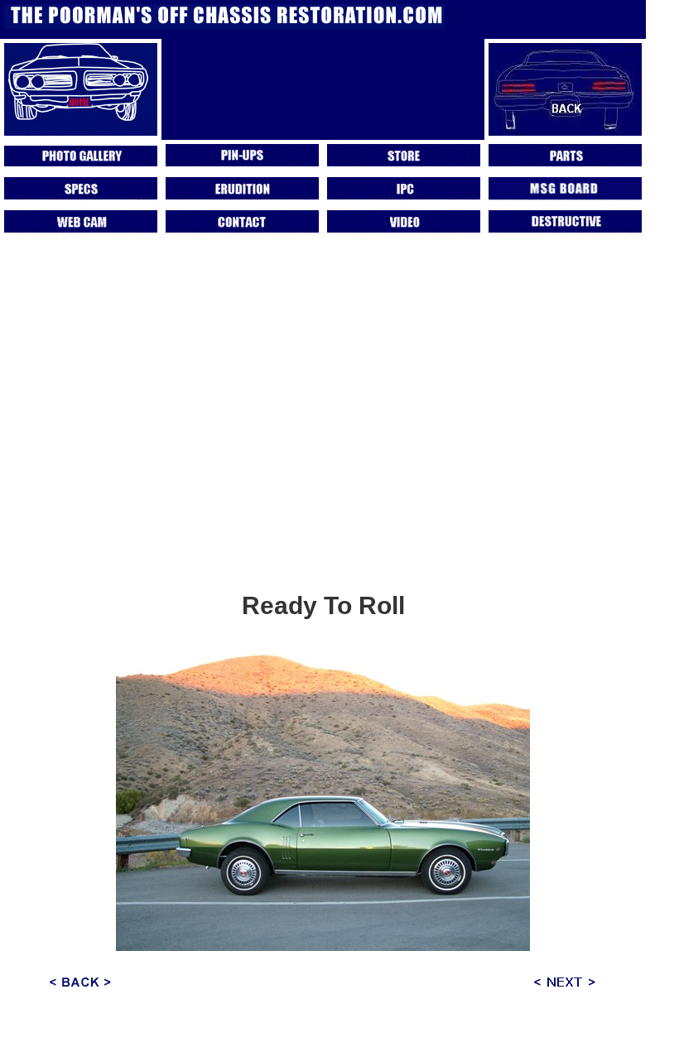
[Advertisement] (323, 463)
